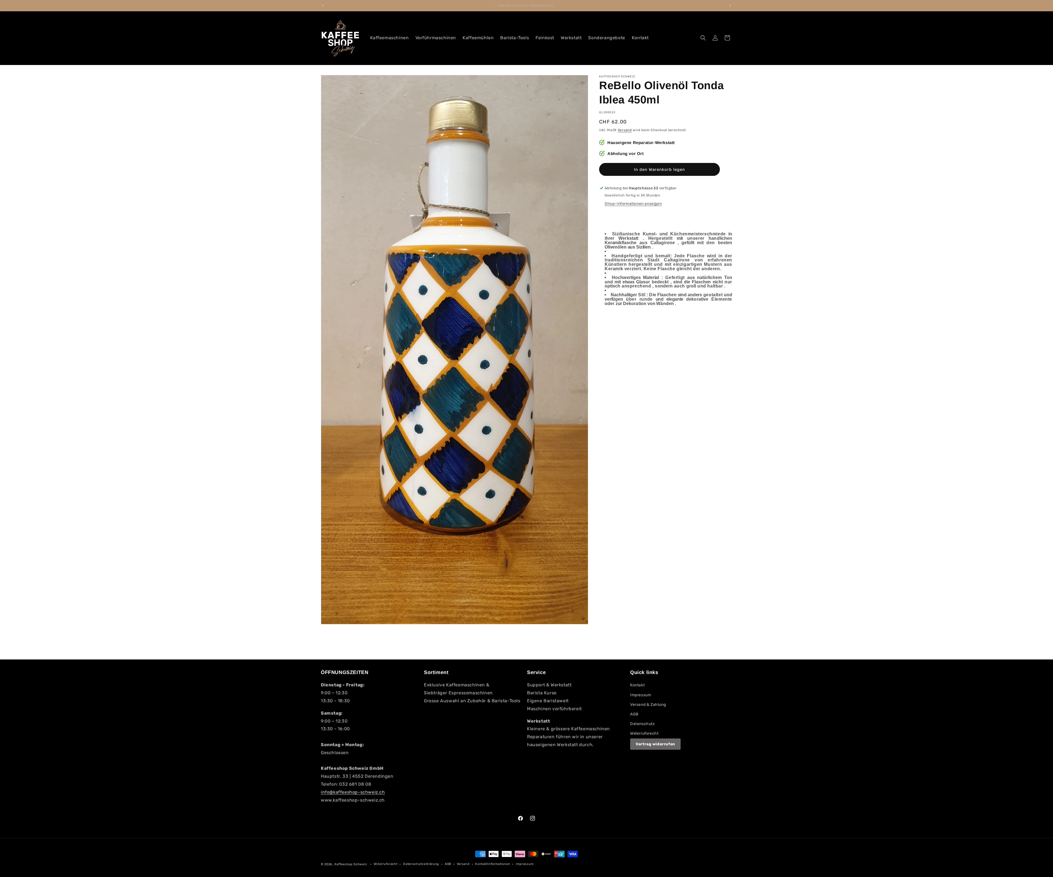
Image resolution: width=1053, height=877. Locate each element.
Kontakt (637, 685)
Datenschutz (642, 723)
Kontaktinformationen (492, 864)
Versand (625, 130)
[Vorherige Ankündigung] (323, 5)
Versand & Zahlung (648, 704)
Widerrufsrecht (644, 733)
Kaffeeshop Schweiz (351, 864)
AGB (634, 714)
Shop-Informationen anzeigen (633, 203)
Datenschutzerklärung (421, 864)
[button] (703, 38)
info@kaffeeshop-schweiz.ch (353, 792)
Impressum (640, 695)
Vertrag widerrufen (655, 744)
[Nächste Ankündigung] (730, 5)
